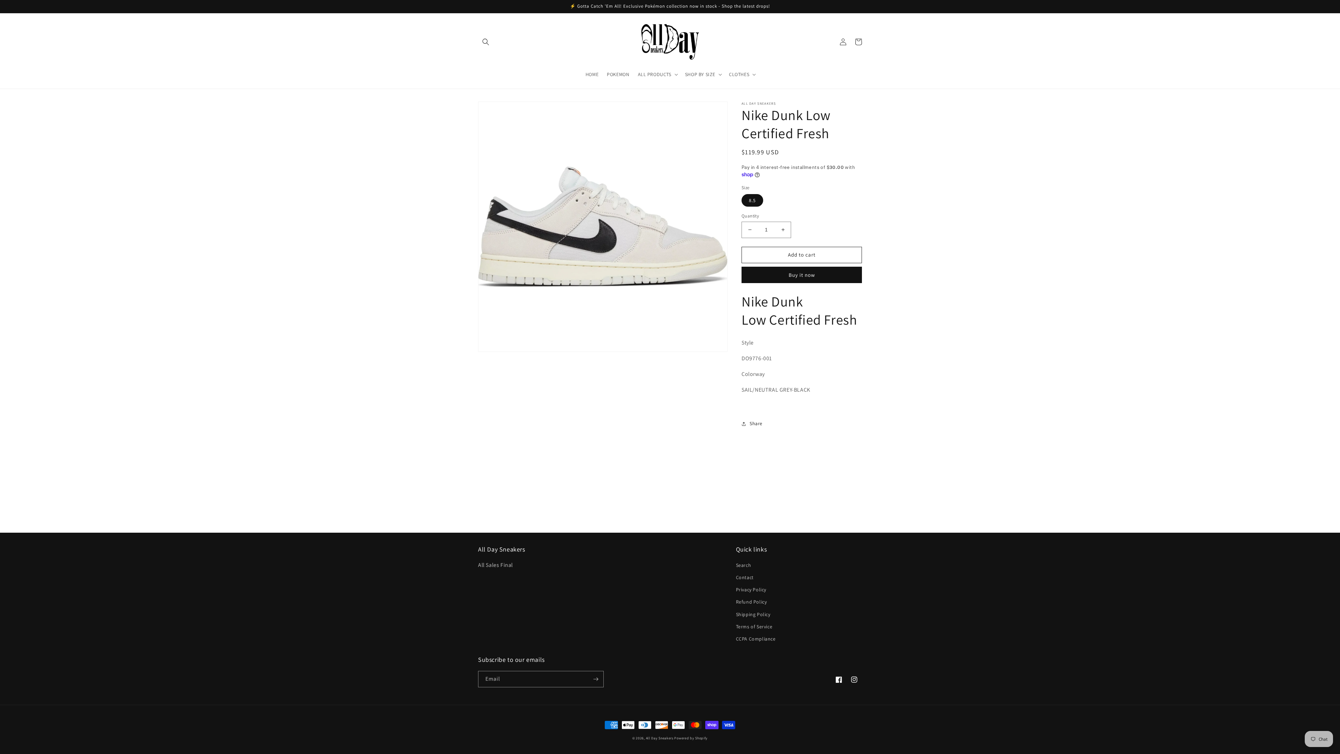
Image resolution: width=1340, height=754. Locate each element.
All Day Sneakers (659, 738)
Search (743, 565)
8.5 (752, 200)
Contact (745, 577)
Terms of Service (754, 626)
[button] (485, 42)
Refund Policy (751, 602)
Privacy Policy (751, 589)
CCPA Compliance (756, 639)
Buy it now (802, 275)
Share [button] (756, 423)
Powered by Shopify (691, 738)
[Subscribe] (595, 679)
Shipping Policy (753, 614)
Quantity (750, 216)
